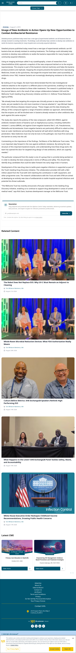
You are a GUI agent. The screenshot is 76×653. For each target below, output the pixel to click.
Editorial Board (38, 588)
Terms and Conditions (38, 594)
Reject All (67, 649)
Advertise (38, 583)
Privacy (38, 597)
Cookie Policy (14, 645)
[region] (38, 644)
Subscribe (65, 213)
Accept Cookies (54, 649)
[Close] (73, 638)
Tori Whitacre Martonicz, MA (14, 288)
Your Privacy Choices (38, 601)
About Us (38, 585)
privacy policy (38, 217)
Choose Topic (36, 8)
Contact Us (38, 590)
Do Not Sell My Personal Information (38, 599)
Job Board (38, 592)
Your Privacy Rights (13, 649)
